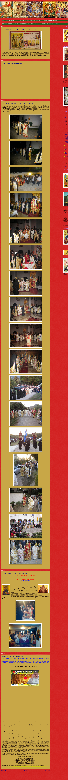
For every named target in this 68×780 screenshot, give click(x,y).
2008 (65, 166)
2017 (65, 125)
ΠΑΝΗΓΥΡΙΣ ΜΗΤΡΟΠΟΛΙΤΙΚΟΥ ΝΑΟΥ (16, 573)
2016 (65, 127)
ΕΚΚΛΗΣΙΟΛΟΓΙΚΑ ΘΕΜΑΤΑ (34, 20)
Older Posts (47, 770)
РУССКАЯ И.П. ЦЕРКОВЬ (20, 20)
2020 (65, 121)
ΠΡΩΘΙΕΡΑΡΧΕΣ (45, 20)
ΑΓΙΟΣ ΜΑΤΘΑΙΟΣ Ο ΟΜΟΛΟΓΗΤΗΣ (47, 23)
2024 (65, 116)
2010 (65, 163)
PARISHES (27, 20)
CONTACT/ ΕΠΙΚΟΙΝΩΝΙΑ (52, 20)
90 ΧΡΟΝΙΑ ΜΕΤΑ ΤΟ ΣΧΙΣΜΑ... (13, 656)
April (66, 153)
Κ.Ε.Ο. (40, 20)
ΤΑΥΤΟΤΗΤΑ (56, 23)
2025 (65, 114)
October (66, 145)
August (66, 148)
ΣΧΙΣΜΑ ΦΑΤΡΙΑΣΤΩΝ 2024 (35, 23)
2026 (65, 113)
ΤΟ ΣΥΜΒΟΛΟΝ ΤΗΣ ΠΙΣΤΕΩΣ (7, 23)
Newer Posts (3, 770)
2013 (65, 159)
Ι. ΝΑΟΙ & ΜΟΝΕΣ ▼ (12, 20)
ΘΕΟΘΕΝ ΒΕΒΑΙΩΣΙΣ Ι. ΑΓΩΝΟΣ (25, 23)
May (66, 152)
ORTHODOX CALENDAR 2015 (12, 63)
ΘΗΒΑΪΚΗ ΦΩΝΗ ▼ (16, 23)
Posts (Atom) (7, 772)
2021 (65, 120)
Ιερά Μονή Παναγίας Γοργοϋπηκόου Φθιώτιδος (17, 103)
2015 (65, 128)
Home (25, 770)
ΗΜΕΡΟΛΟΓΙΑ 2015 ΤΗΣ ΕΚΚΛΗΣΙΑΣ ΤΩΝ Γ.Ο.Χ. (19, 29)
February (66, 156)
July (66, 149)
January (66, 157)
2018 (65, 124)
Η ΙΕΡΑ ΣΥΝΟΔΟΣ (5, 20)
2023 (65, 117)
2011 (65, 162)
